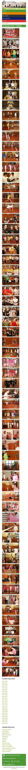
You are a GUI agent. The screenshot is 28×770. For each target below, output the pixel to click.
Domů (3, 23)
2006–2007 (4, 713)
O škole (5, 10)
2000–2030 (4, 723)
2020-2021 (4, 689)
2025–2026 (4, 681)
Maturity (4, 739)
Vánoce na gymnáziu (7, 746)
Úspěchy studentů (6, 729)
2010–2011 (4, 706)
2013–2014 (4, 701)
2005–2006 (4, 714)
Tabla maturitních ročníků (8, 748)
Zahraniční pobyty (6, 744)
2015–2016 (4, 698)
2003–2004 (4, 718)
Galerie (4, 20)
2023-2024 (4, 684)
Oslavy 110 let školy (7, 749)
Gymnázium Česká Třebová (14, 4)
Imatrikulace (5, 731)
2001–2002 (4, 721)
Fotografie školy (6, 751)
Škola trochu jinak (6, 734)
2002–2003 (4, 720)
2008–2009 (4, 709)
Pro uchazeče (6, 18)
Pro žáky (5, 13)
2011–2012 (4, 704)
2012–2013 (4, 703)
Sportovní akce (6, 743)
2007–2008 (4, 711)
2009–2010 (4, 708)
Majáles (4, 741)
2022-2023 (4, 686)
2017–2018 (4, 694)
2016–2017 (4, 696)
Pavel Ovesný (14, 768)
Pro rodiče (5, 15)
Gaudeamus (5, 736)
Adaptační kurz (6, 733)
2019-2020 (4, 691)
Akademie (4, 738)
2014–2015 (4, 699)
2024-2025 (4, 683)
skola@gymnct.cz (10, 764)
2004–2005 (4, 716)
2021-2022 (4, 688)
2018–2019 (4, 693)
